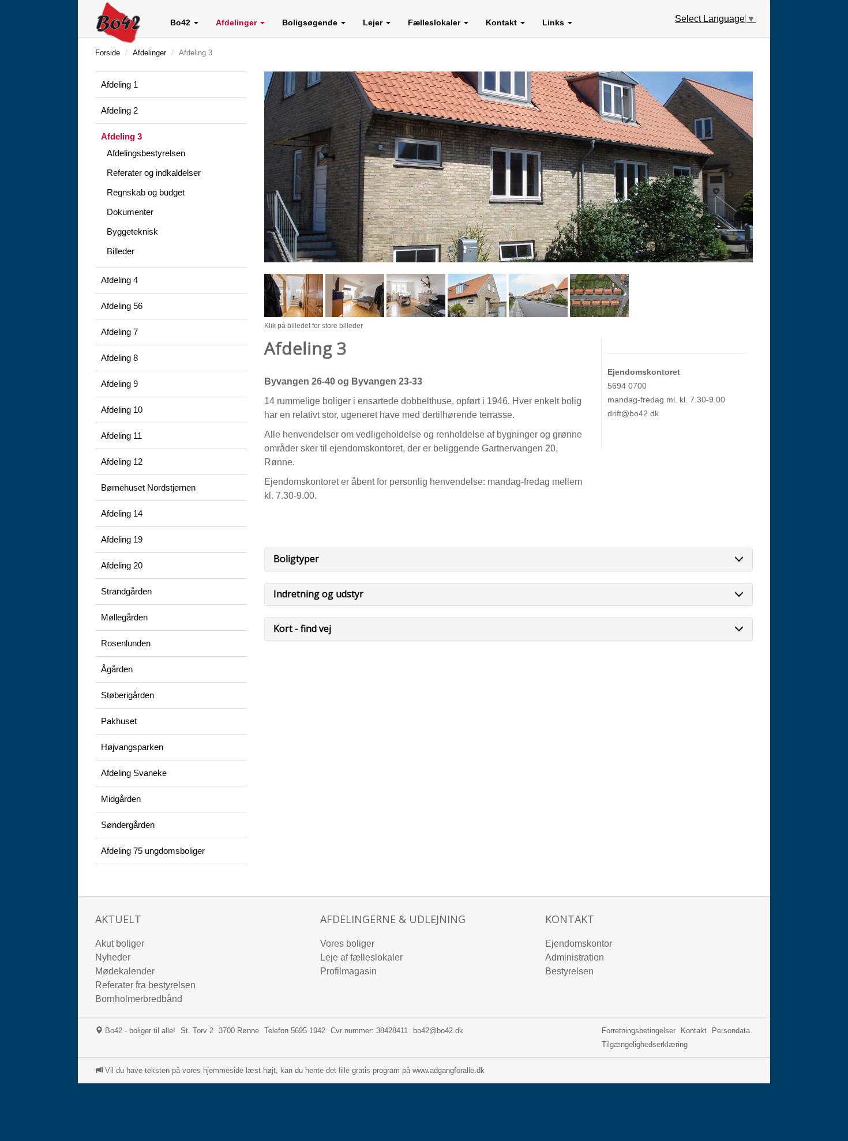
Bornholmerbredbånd (138, 999)
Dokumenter (130, 212)
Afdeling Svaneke (134, 773)
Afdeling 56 (121, 306)
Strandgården (126, 591)
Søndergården (128, 825)
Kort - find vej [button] (302, 629)
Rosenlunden (126, 643)
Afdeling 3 (121, 136)
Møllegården (124, 617)
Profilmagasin (348, 971)
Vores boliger (347, 943)
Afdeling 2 (119, 110)
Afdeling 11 (121, 435)
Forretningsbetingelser (639, 1030)
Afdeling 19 (121, 539)
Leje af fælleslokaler (361, 957)
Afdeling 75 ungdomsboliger (153, 851)
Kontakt (694, 1030)
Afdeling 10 (121, 410)
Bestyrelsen (569, 971)
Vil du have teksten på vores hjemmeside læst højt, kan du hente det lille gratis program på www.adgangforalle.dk (294, 1070)
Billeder (120, 251)
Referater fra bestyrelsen (145, 985)
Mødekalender (125, 971)
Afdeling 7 (119, 332)
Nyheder (112, 957)
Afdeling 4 (119, 280)
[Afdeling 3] (508, 166)
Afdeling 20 (121, 565)
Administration (574, 957)
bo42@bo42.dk (438, 1030)
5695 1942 (308, 1030)
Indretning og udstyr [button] (318, 594)
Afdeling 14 (121, 513)
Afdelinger (149, 52)
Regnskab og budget (146, 192)
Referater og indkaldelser (154, 173)
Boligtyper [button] (296, 559)
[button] (184, 22)
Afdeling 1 (119, 84)
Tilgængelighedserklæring (645, 1044)
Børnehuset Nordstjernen (148, 487)
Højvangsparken (132, 747)
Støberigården (127, 695)
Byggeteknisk (132, 231)
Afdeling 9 (119, 384)
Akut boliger (119, 943)
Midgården (121, 799)
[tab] (509, 559)
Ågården (117, 669)
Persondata (731, 1030)
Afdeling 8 (119, 358)
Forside (107, 52)
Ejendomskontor (578, 943)
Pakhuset (119, 721)
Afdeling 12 (121, 461)
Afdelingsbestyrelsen (146, 153)
